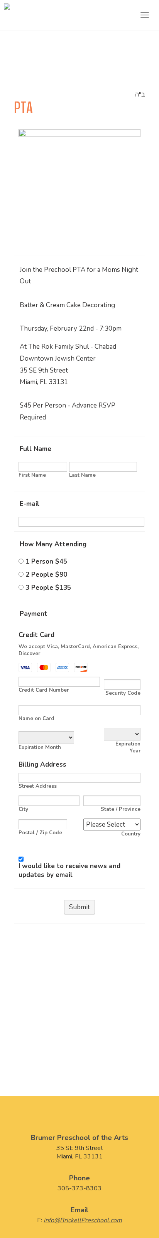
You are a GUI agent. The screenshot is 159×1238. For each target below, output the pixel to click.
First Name (32, 475)
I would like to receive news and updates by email (69, 870)
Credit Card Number (44, 690)
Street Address (38, 786)
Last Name (82, 475)
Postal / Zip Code (40, 832)
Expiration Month (40, 747)
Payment (33, 613)
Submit (79, 907)
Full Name (35, 448)
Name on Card (36, 718)
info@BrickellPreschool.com (83, 1220)
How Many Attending (53, 544)
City (23, 809)
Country (130, 833)
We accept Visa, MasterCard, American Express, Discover (79, 650)
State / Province (120, 809)
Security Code (122, 693)
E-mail (29, 503)
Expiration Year (127, 747)
